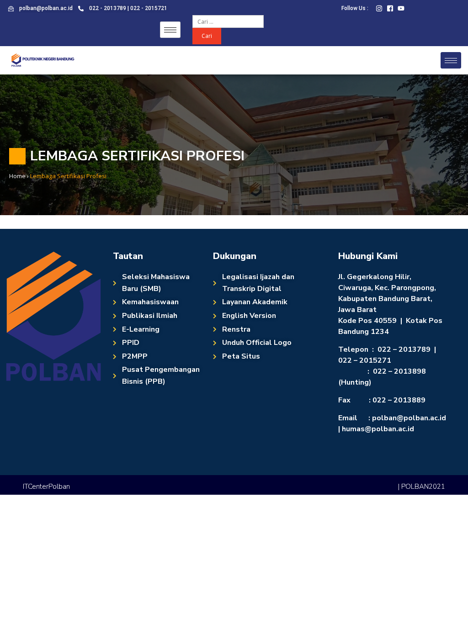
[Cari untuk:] (228, 21)
